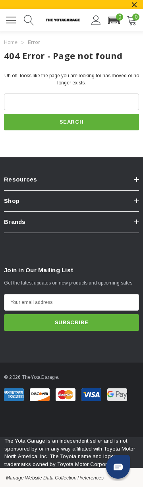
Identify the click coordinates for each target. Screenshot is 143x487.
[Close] (134, 5)
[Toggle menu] (12, 19)
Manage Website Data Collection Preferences (55, 478)
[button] (114, 20)
